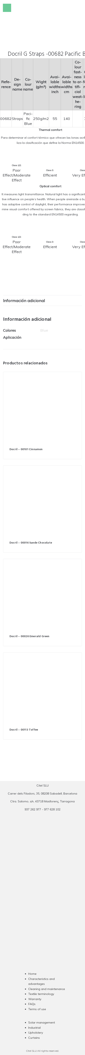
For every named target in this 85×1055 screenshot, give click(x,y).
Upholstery (35, 1032)
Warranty (34, 999)
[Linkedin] (50, 892)
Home (32, 974)
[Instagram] (34, 892)
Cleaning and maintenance (46, 989)
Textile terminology (41, 994)
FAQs (31, 1004)
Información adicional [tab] (24, 300)
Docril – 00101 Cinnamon (26, 449)
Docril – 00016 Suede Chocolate (30, 542)
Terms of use (37, 1009)
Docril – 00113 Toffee (23, 729)
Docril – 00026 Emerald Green (29, 636)
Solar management (41, 1022)
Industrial (34, 1027)
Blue (44, 330)
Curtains (34, 1038)
